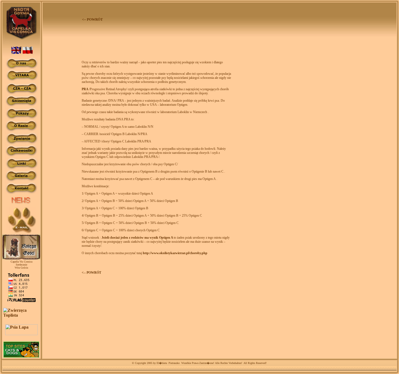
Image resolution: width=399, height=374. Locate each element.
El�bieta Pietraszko (168, 362)
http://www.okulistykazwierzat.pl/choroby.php (175, 253)
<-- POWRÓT (91, 273)
